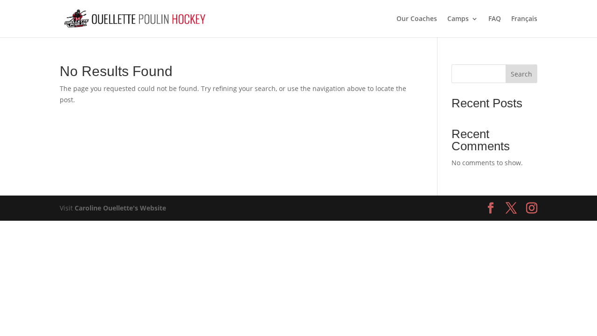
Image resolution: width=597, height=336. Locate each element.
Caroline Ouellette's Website (120, 207)
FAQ (494, 19)
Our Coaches (416, 19)
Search (521, 74)
